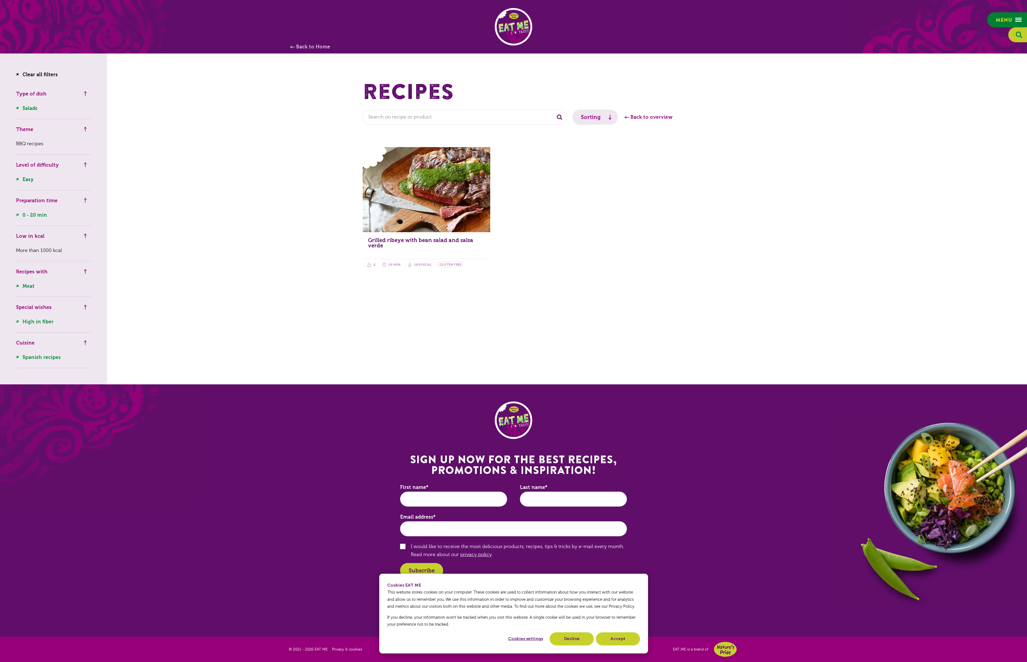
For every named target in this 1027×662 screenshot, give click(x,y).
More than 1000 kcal (39, 250)
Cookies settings (525, 638)
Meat (28, 286)
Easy (28, 179)
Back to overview (651, 117)
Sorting (591, 117)
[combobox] (465, 117)
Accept (617, 638)
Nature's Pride (725, 649)
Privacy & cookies (347, 649)
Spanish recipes (41, 357)
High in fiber (37, 322)
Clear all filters (40, 75)
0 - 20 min (34, 215)
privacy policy (476, 554)
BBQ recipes (29, 144)
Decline (572, 638)
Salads (29, 108)
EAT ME (513, 26)
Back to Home (313, 47)
